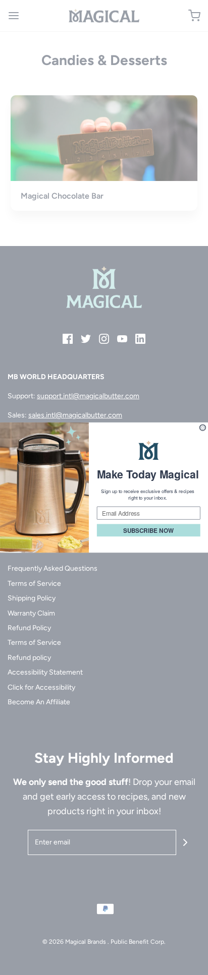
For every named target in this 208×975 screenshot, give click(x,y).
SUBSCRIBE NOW (148, 530)
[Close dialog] (203, 427)
